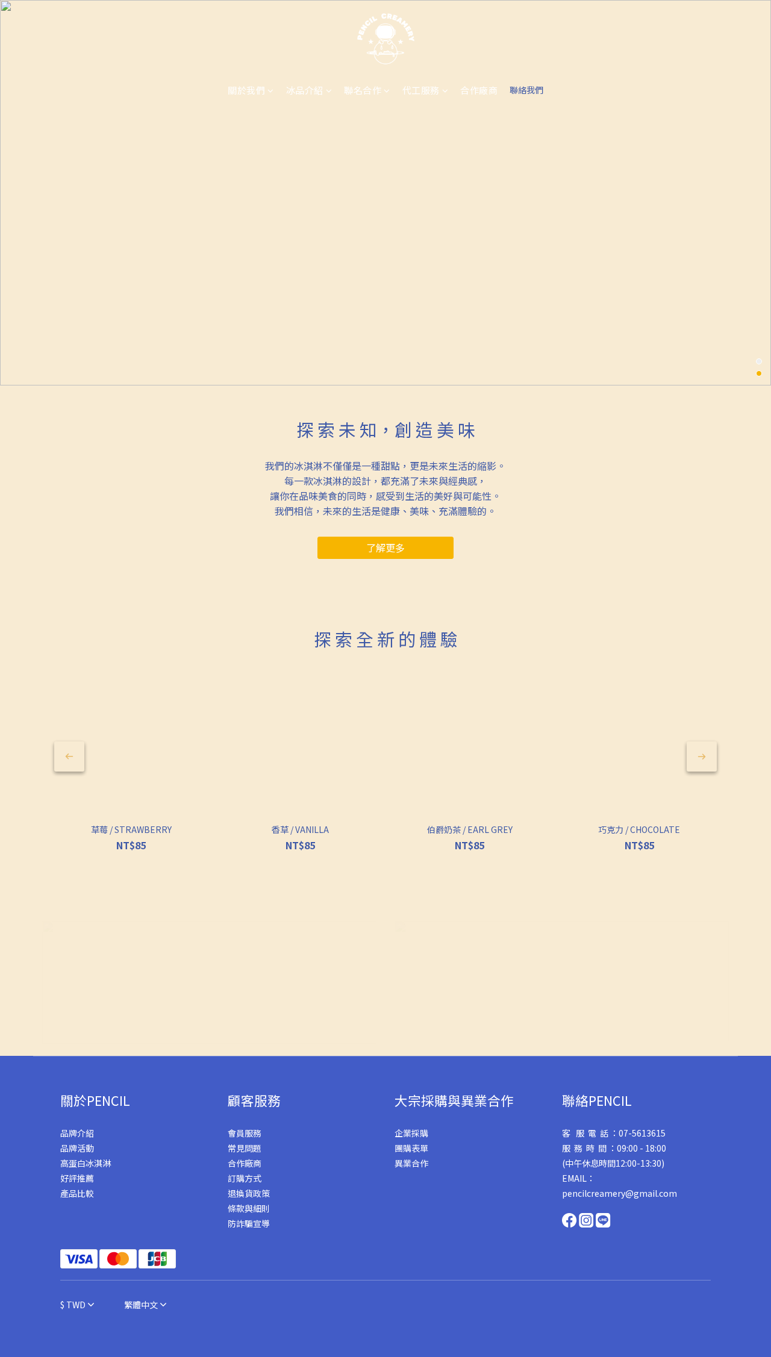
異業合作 (411, 1163)
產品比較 (77, 1193)
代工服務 (421, 90)
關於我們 (246, 90)
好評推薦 (77, 1178)
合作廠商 (479, 90)
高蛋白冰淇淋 (85, 1163)
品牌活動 (77, 1148)
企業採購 (411, 1133)
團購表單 (411, 1148)
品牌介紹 (77, 1133)
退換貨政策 (249, 1193)
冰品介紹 (304, 90)
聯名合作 (362, 90)
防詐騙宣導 (249, 1223)
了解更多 (385, 547)
